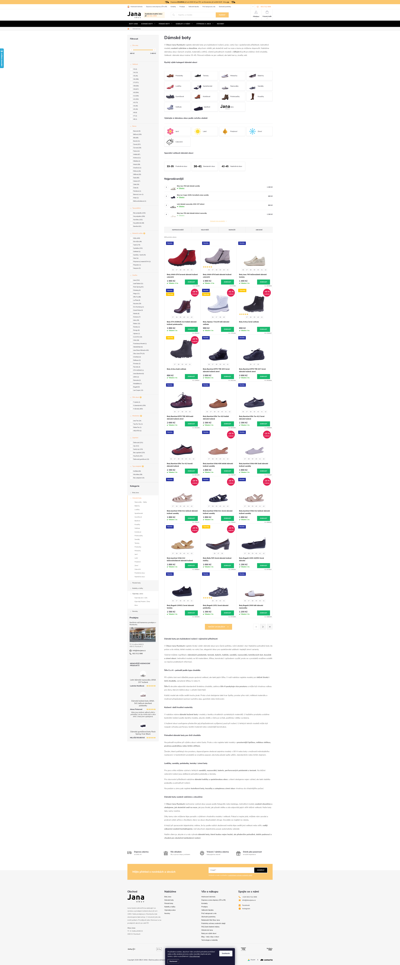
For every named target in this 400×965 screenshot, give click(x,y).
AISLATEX (137, 431)
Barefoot (137, 226)
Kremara (136, 317)
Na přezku (137, 456)
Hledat (222, 15)
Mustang (136, 290)
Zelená (136, 181)
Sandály (137, 539)
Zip (136, 446)
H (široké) (137, 409)
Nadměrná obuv (140, 577)
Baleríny (137, 506)
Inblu (136, 320)
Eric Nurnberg (138, 307)
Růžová (136, 171)
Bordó (136, 141)
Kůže (136, 238)
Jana (136, 280)
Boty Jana (135, 493)
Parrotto (136, 367)
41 (135, 96)
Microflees (137, 474)
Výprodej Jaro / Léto (140, 598)
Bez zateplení (138, 478)
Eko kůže (137, 242)
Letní (136, 558)
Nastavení (173, 961)
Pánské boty (136, 583)
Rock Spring (138, 287)
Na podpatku (138, 216)
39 (135, 89)
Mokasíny (138, 551)
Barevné (136, 131)
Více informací (194, 956)
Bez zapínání (138, 453)
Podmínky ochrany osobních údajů (213, 923)
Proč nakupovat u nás (208, 7)
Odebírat (260, 870)
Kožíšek (136, 471)
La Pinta (136, 300)
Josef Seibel (138, 284)
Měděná (136, 161)
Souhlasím (226, 953)
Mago (136, 294)
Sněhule (137, 528)
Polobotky (138, 547)
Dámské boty (136, 498)
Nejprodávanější (178, 230)
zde (227, 2)
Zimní (136, 566)
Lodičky (137, 510)
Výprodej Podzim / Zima (142, 602)
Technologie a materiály (209, 940)
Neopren (136, 268)
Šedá (136, 178)
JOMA (135, 377)
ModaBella (137, 384)
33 (135, 69)
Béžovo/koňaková (139, 201)
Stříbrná (137, 174)
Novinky (135, 611)
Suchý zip (137, 449)
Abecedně (259, 230)
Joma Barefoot (138, 374)
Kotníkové (138, 532)
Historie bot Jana (207, 930)
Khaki (135, 198)
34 (135, 72)
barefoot (207, 107)
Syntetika (137, 248)
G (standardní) (139, 405)
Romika (136, 327)
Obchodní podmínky (225, 7)
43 (135, 102)
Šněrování (138, 443)
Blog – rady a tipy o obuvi (210, 937)
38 (135, 86)
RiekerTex (137, 427)
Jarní (136, 554)
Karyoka (137, 304)
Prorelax (136, 364)
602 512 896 (137, 653)
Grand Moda (137, 310)
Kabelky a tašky (137, 588)
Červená (137, 148)
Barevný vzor (138, 194)
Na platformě (138, 223)
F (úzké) (136, 402)
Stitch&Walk (137, 347)
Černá (136, 144)
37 (135, 82)
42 (135, 99)
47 (135, 116)
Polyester (137, 265)
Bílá (135, 138)
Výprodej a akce (137, 594)
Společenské (139, 513)
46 (135, 112)
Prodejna (182, 7)
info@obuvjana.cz (139, 650)
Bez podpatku (139, 213)
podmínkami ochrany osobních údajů (240, 875)
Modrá (136, 164)
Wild (136, 340)
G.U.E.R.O (137, 337)
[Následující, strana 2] (263, 627)
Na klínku (137, 220)
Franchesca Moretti (139, 344)
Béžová (137, 134)
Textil (136, 245)
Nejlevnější (205, 230)
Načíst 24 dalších (216, 627)
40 (135, 92)
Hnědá (136, 154)
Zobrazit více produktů (217, 221)
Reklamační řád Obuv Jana (210, 920)
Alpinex (136, 334)
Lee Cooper (138, 390)
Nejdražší (232, 230)
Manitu (136, 314)
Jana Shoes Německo (140, 350)
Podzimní (138, 562)
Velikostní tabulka (193, 7)
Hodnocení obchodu (136, 7)
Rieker (136, 324)
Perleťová (137, 191)
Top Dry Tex (137, 424)
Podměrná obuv (140, 573)
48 (135, 119)
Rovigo (136, 330)
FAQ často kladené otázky (210, 927)
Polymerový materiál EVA (141, 262)
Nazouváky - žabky (141, 502)
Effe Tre (136, 297)
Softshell (136, 252)
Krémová (136, 158)
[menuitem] (133, 24)
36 (135, 79)
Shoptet (253, 960)
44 (135, 106)
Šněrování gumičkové (141, 459)
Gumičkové (138, 517)
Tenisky (137, 543)
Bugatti (136, 387)
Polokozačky (139, 536)
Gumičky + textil (139, 255)
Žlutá (135, 188)
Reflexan (136, 360)
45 (135, 109)
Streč (135, 258)
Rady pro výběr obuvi (208, 933)
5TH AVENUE (138, 370)
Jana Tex (137, 421)
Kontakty (173, 7)
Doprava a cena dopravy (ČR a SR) (156, 7)
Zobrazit (191, 282)
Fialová (136, 151)
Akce (136, 605)
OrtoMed (136, 357)
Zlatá (136, 184)
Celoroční (138, 569)
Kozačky (137, 524)
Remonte (136, 380)
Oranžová (137, 168)
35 (135, 76)
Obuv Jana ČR (138, 354)
